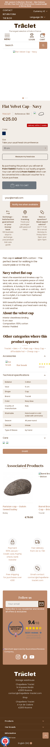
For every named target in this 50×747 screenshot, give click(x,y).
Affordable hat (18, 351)
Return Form (9, 14)
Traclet (6, 113)
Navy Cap (39, 348)
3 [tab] (27, 98)
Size (4, 139)
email (44, 229)
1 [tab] (23, 98)
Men (15, 348)
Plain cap (28, 348)
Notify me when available (25, 204)
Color (4, 129)
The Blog (7, 18)
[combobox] (25, 148)
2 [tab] (25, 98)
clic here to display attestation (27, 651)
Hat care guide (8, 243)
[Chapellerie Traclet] (25, 25)
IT (21, 348)
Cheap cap (32, 351)
